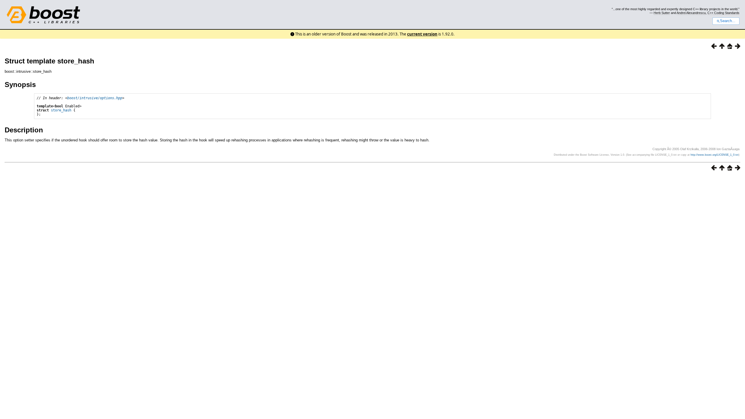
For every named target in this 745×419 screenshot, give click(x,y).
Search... (727, 21)
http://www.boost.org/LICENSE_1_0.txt (715, 154)
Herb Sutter (662, 13)
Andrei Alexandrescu (691, 13)
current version (422, 34)
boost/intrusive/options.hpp (94, 98)
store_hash (61, 110)
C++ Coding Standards (723, 13)
